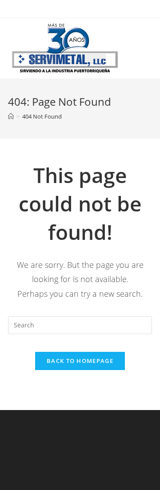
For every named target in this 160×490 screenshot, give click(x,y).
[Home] (11, 116)
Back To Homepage (80, 361)
